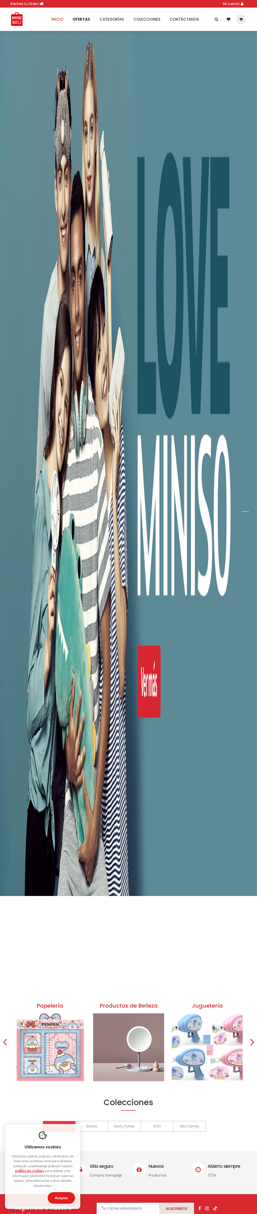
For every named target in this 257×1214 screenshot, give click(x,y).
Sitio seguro (101, 1166)
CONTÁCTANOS (184, 19)
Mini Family (189, 1126)
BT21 (157, 1126)
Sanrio (91, 1126)
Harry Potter (124, 1126)
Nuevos (156, 1166)
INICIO (57, 19)
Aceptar (61, 1198)
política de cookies (29, 1171)
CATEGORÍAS (112, 19)
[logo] (17, 18)
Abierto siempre (224, 1166)
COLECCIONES (147, 19)
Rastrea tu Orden (25, 3)
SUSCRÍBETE (176, 1209)
